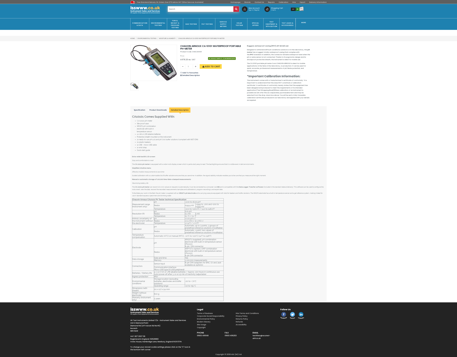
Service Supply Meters (223, 24)
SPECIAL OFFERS (255, 24)
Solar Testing (239, 24)
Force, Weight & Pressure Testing (175, 24)
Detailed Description (180, 110)
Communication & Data (139, 24)
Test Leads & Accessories (287, 24)
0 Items (273, 10)
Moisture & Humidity (167, 38)
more (303, 23)
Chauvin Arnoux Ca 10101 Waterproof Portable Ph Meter (201, 38)
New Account (254, 8)
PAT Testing (207, 24)
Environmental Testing (158, 24)
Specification (139, 110)
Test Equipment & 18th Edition (271, 24)
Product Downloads (158, 110)
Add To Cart (212, 66)
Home (132, 38)
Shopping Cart (277, 8)
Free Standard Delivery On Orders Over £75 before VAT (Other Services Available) (170, 2)
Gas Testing (191, 24)
